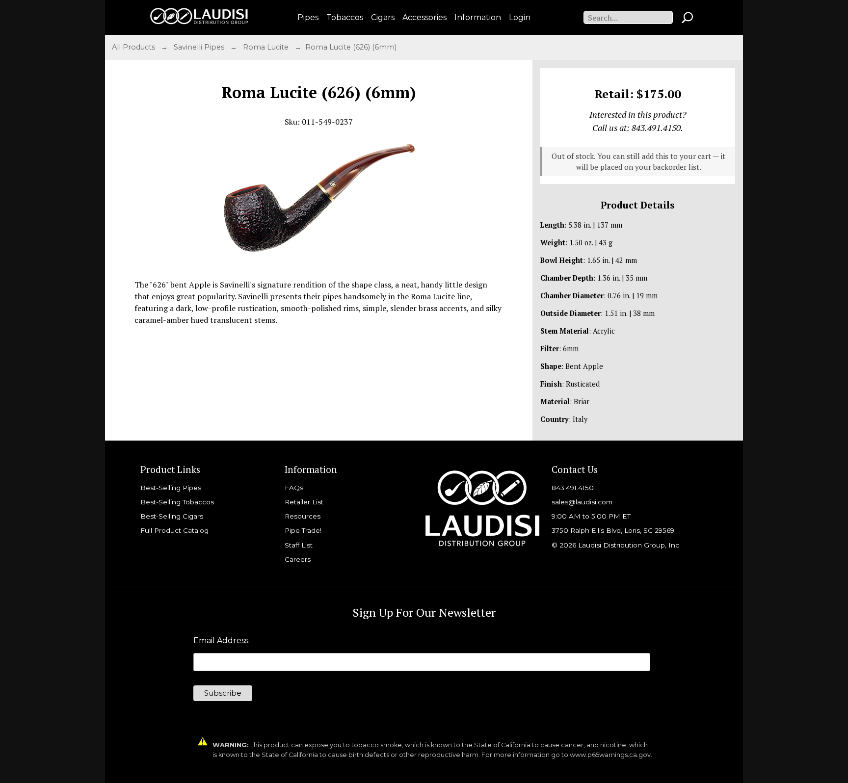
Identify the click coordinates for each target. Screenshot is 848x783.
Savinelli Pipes (200, 47)
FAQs (294, 488)
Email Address (220, 640)
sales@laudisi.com (582, 502)
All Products (134, 47)
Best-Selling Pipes (170, 488)
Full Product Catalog (174, 530)
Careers (298, 559)
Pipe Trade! (303, 530)
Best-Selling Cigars (171, 516)
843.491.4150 (573, 488)
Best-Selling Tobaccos (177, 502)
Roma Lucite (267, 47)
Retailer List (304, 502)
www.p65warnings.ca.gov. (611, 754)
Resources (302, 516)
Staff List (299, 545)
